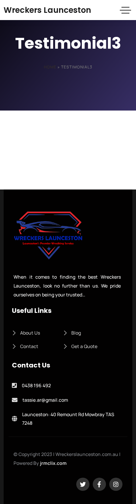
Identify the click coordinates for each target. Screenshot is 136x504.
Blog (76, 333)
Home (50, 67)
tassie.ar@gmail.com (45, 400)
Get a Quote (84, 346)
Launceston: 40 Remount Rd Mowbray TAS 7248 (68, 418)
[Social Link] (82, 484)
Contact (29, 346)
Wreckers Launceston (47, 10)
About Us (30, 333)
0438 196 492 (36, 385)
